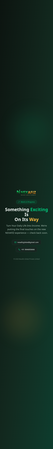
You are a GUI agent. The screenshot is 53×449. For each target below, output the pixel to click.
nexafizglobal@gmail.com (28, 242)
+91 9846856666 (28, 249)
